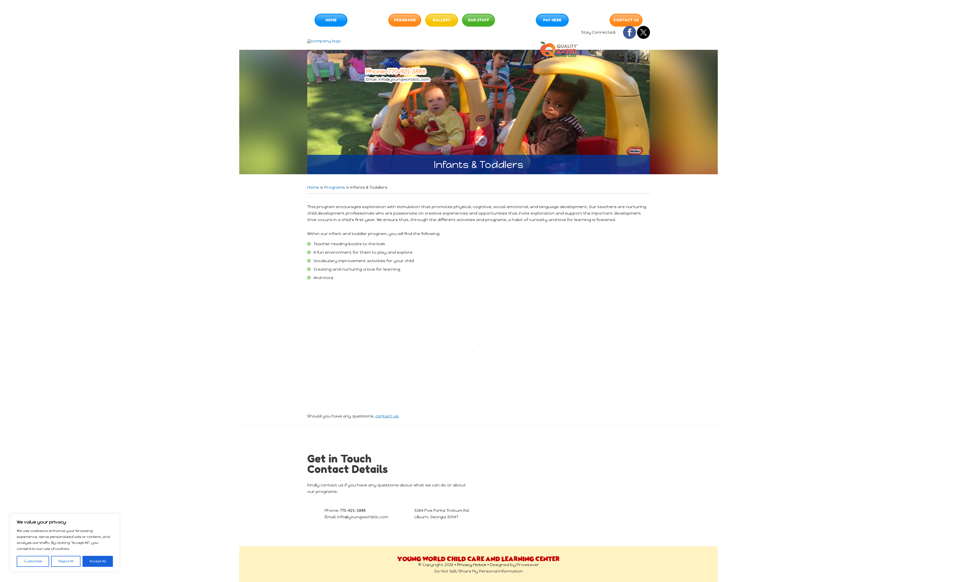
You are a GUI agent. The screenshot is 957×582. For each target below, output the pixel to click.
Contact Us (626, 20)
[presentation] (378, 20)
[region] (65, 543)
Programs (405, 20)
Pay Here (552, 20)
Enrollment (513, 20)
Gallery (442, 20)
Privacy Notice (471, 564)
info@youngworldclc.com (403, 79)
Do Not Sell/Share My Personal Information (478, 571)
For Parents (589, 20)
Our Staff (478, 20)
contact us (386, 416)
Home (331, 20)
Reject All (66, 561)
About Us (365, 20)
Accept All (97, 561)
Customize (33, 561)
